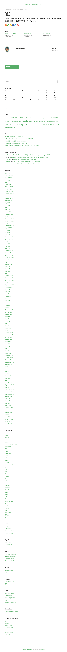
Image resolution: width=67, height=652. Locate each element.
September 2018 (9, 284)
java (16, 121)
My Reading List (36, 4)
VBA (6, 503)
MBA (6, 458)
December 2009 (9, 389)
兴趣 (6, 510)
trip (49, 124)
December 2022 (9, 218)
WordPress (42, 649)
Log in (6, 526)
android (14, 118)
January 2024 (8, 189)
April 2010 (7, 387)
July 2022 (7, 230)
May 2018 (7, 294)
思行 (6, 584)
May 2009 (7, 403)
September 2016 (9, 314)
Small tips (7, 487)
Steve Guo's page (9, 581)
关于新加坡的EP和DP (10, 33)
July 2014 (7, 366)
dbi (40, 118)
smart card (30, 124)
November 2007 (9, 421)
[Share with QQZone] (11, 25)
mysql (37, 121)
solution (40, 124)
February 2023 (9, 214)
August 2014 (8, 364)
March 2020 (8, 248)
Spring (6, 492)
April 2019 (7, 273)
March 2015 (8, 353)
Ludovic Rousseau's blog (11, 611)
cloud (37, 118)
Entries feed (8, 528)
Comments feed (9, 531)
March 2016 (8, 328)
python (53, 121)
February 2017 (9, 305)
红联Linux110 (8, 595)
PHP (6, 471)
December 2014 (9, 357)
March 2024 (8, 184)
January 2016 (8, 330)
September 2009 (9, 394)
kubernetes (22, 121)
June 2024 (7, 180)
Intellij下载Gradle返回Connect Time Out (15, 141)
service (17, 124)
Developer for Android (10, 558)
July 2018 (7, 289)
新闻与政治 (8, 512)
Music (6, 460)
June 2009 (7, 401)
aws (22, 117)
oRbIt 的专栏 (8, 544)
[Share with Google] (18, 25)
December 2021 (9, 237)
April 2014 (7, 371)
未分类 (14, 9)
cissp (35, 118)
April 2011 (7, 380)
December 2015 (9, 332)
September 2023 (9, 198)
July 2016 (7, 319)
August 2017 (8, 296)
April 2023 (7, 209)
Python (7, 476)
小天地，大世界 (9, 632)
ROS (6, 480)
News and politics (9, 464)
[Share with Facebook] (13, 25)
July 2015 (7, 344)
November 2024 (9, 175)
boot (25, 118)
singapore (23, 124)
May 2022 (7, 234)
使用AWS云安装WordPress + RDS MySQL (24, 159)
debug (42, 118)
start (47, 124)
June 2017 (7, 300)
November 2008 (9, 410)
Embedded (8, 446)
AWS (6, 435)
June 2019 (7, 269)
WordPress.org (9, 533)
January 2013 (8, 376)
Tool (6, 496)
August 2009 (8, 396)
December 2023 (9, 191)
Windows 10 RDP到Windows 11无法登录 (16, 143)
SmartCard (8, 490)
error (56, 118)
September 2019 (9, 262)
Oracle (6, 469)
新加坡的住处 (27, 33)
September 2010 (9, 385)
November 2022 (9, 221)
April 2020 (7, 246)
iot (10, 121)
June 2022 (7, 232)
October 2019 (8, 259)
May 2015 (7, 348)
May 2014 (7, 369)
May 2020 (7, 243)
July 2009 (7, 398)
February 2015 (9, 355)
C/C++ (6, 439)
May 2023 (7, 207)
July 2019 (7, 266)
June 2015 (7, 346)
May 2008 (7, 417)
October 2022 (8, 223)
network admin (9, 164)
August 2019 (8, 264)
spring (43, 124)
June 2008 (7, 414)
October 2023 (8, 196)
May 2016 (7, 323)
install (8, 121)
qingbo (6, 621)
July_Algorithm (9, 542)
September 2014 (9, 362)
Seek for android (9, 561)
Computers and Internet (11, 444)
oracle (48, 121)
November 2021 (9, 239)
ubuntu (52, 125)
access (9, 118)
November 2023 (9, 193)
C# (27, 118)
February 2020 (9, 250)
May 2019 (7, 271)
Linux (6, 455)
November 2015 (9, 335)
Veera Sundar (8, 625)
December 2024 (9, 173)
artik (18, 118)
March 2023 (8, 212)
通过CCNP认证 (46, 33)
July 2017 (7, 298)
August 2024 (8, 177)
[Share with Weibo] (6, 25)
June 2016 (7, 321)
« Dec (6, 108)
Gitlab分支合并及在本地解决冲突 (14, 136)
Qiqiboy (7, 623)
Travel (6, 499)
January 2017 (8, 307)
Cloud (6, 442)
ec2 (45, 118)
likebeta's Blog (9, 570)
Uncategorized (9, 501)
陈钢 (6, 600)
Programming (8, 474)
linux (28, 121)
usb (56, 124)
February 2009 (9, 407)
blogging (7, 437)
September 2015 (9, 339)
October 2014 (8, 360)
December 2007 (9, 419)
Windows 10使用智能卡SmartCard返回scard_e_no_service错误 (22, 145)
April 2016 (7, 325)
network (41, 121)
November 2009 (9, 391)
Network (7, 462)
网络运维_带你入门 (10, 598)
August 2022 (8, 228)
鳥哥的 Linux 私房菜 (10, 602)
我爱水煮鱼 (8, 634)
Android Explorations (10, 554)
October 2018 (8, 282)
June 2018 (7, 291)
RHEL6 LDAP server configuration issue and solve (26, 161)
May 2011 (7, 378)
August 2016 (8, 316)
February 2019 (9, 275)
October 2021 (8, 241)
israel (13, 121)
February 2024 (9, 187)
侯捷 (6, 572)
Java (6, 451)
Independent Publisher (27, 649)
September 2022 (9, 225)
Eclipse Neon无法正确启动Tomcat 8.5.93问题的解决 (19, 138)
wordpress (12, 127)
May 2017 (7, 303)
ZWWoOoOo (8, 630)
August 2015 (8, 341)
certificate (30, 118)
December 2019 (9, 255)
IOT (6, 449)
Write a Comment (13, 67)
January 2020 (8, 253)
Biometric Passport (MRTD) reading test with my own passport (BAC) (31, 155)
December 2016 (9, 310)
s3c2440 (7, 124)
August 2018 (8, 287)
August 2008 (8, 412)
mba (33, 121)
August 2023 (8, 200)
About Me (27, 4)
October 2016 (8, 312)
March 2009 (8, 405)
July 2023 (7, 203)
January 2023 (8, 216)
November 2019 (9, 257)
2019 (6, 118)
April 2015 (7, 350)
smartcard (35, 124)
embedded (50, 118)
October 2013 (8, 373)
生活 (6, 517)
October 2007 (8, 423)
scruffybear (8, 9)
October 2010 (8, 382)
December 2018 (9, 278)
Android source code (10, 556)
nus (44, 121)
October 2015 (8, 337)
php (51, 121)
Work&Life (7, 508)
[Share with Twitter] (15, 25)
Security (7, 483)
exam (59, 118)
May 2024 (7, 182)
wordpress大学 (9, 627)
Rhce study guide (9, 593)
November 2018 (9, 280)
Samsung (12, 124)
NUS (6, 467)
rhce (56, 121)
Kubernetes (8, 453)
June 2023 (7, 205)
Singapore (7, 485)
